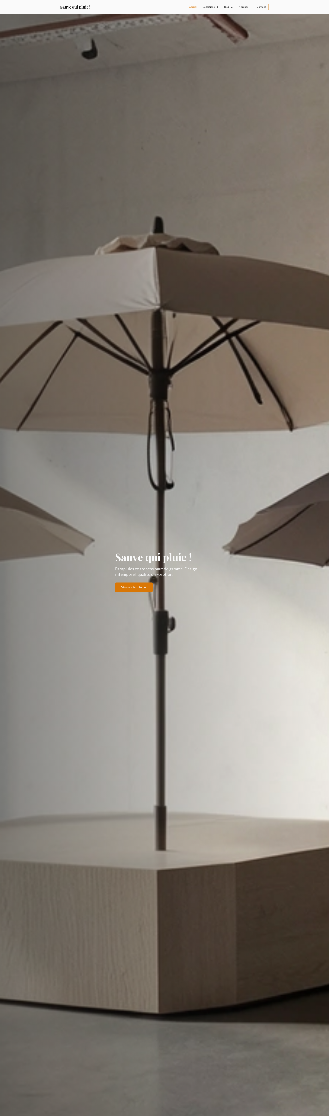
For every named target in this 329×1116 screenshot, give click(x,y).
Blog (226, 6)
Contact (261, 6)
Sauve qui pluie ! (75, 7)
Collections (209, 6)
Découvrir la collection (134, 587)
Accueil (193, 6)
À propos (243, 6)
